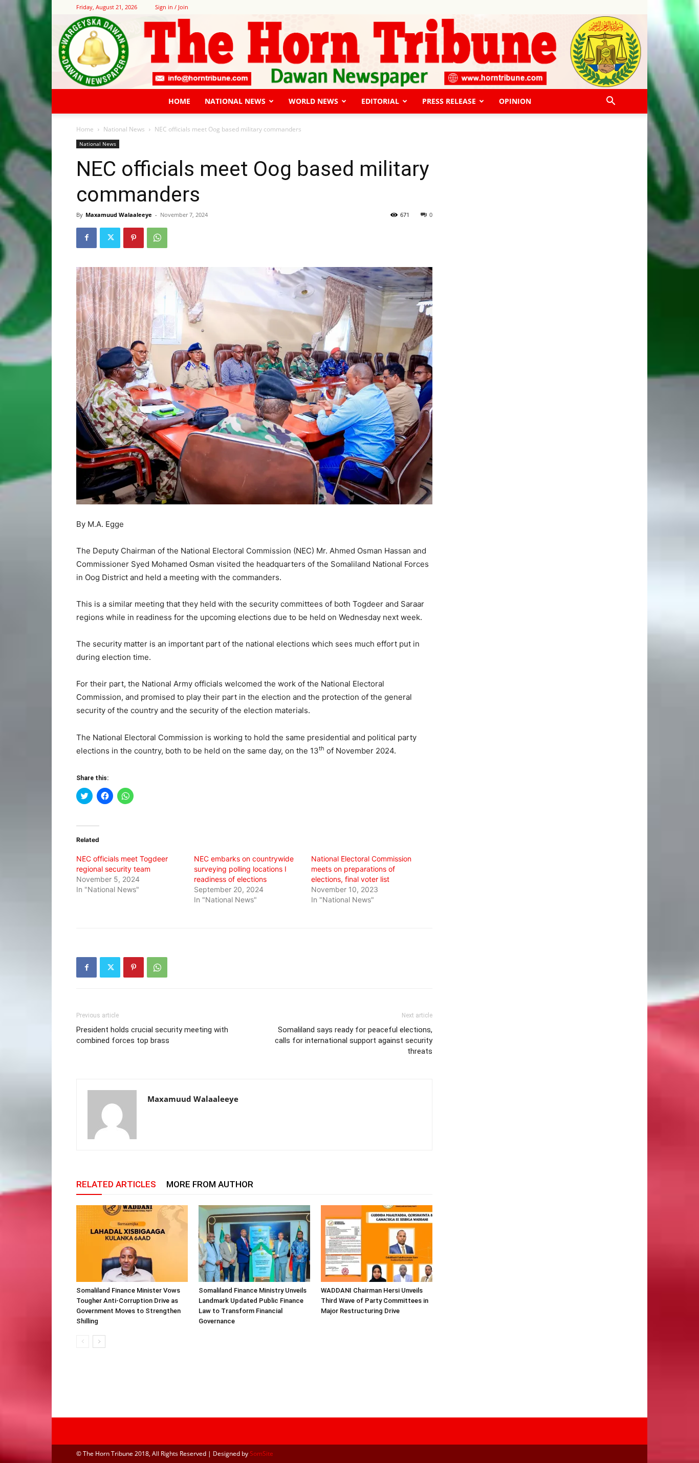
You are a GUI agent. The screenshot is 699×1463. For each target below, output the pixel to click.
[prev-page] (82, 1341)
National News (235, 101)
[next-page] (99, 1341)
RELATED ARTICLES (116, 1184)
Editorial (380, 101)
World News (313, 101)
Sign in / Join (171, 7)
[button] (610, 102)
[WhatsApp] (157, 238)
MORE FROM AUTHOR (209, 1184)
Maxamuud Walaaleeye (118, 214)
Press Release (449, 101)
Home (179, 101)
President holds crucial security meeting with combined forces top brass (152, 1035)
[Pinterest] (133, 238)
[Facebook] (86, 238)
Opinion (515, 101)
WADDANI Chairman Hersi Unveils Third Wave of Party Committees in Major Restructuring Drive (374, 1301)
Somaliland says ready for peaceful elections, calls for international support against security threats (353, 1040)
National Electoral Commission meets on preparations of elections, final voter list (361, 868)
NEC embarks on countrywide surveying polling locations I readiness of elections (244, 868)
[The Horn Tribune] (349, 51)
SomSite (261, 1453)
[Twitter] (110, 238)
